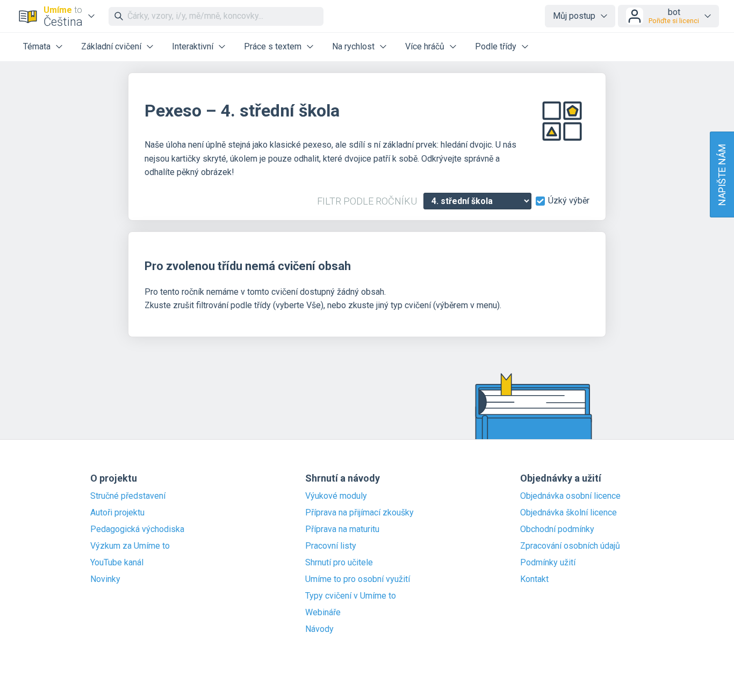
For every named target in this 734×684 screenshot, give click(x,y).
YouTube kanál (116, 562)
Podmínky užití (547, 562)
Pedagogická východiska (137, 529)
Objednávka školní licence (568, 513)
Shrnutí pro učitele (339, 562)
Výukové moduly (336, 496)
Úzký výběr (568, 201)
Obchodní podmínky (557, 529)
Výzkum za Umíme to (130, 546)
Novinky (105, 579)
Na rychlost (353, 46)
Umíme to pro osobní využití (357, 579)
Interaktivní (192, 46)
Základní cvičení (111, 46)
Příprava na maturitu (342, 529)
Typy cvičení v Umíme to (350, 596)
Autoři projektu (117, 513)
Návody (319, 629)
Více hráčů (424, 46)
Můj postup (574, 16)
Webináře (323, 612)
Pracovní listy (330, 546)
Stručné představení (127, 496)
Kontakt (534, 579)
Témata (37, 46)
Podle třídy (495, 46)
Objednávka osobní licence (570, 496)
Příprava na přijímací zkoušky (359, 513)
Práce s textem (272, 46)
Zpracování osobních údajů (570, 546)
